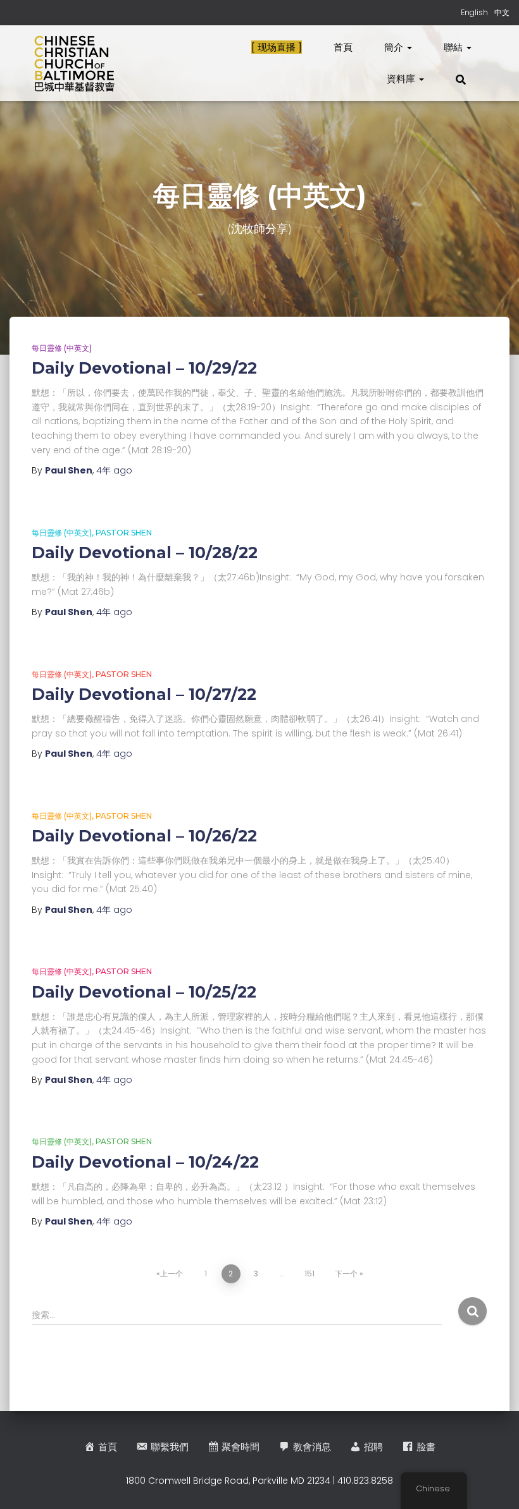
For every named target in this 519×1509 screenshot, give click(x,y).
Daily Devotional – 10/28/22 (145, 552)
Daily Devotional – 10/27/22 (144, 694)
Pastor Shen (124, 532)
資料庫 (402, 78)
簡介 (395, 47)
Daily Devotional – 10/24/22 (145, 1161)
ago (114, 470)
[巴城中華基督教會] (74, 63)
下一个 (346, 1273)
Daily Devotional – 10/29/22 (144, 367)
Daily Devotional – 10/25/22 (144, 991)
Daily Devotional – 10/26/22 (144, 835)
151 (309, 1273)
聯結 (454, 47)
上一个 (171, 1273)
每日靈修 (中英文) (62, 348)
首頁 (343, 47)
